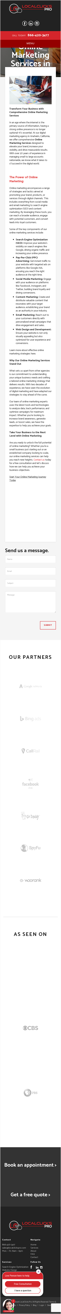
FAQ (32, 1254)
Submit (48, 625)
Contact (34, 1257)
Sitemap (50, 1305)
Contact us (39, 460)
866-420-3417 (38, 35)
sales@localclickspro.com (14, 1248)
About (33, 1251)
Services (34, 1248)
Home (33, 1245)
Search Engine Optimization (15, 1267)
